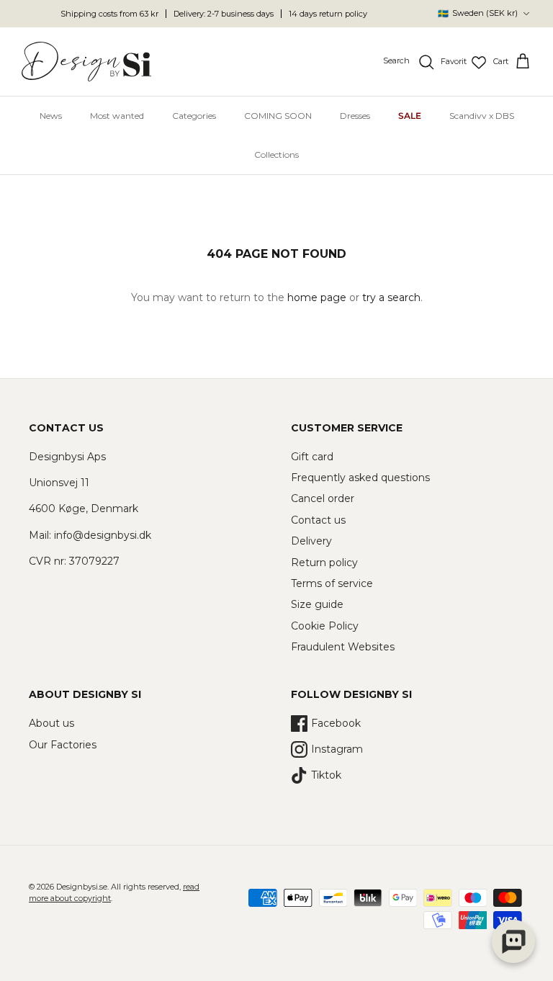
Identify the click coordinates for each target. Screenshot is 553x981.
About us (51, 723)
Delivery (311, 540)
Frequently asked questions (360, 477)
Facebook (336, 723)
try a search (391, 297)
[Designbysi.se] (86, 61)
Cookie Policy (325, 625)
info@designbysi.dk (102, 535)
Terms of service (332, 583)
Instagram (337, 749)
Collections (276, 154)
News (51, 115)
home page (316, 297)
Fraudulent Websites (343, 646)
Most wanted (117, 115)
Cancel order (322, 498)
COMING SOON (278, 115)
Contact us (318, 520)
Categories (194, 115)
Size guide (317, 604)
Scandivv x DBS (481, 115)
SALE (409, 115)
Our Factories (62, 744)
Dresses (355, 115)
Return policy (324, 562)
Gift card (312, 456)
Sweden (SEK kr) (478, 13)
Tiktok (326, 775)
